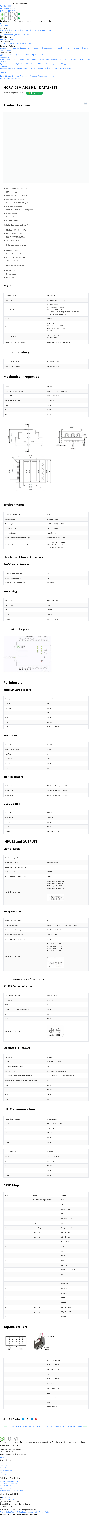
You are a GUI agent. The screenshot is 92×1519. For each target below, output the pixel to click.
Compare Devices (9, 55)
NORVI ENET (36, 30)
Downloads (36, 68)
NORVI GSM (14, 30)
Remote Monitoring (7, 1486)
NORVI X (5, 30)
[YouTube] (4, 1457)
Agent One (47, 30)
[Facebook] (0, 1457)
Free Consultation (9, 64)
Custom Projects (46, 64)
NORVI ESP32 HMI (22, 35)
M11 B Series (27, 44)
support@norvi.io (8, 1497)
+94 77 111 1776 (8, 1499)
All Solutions (7, 59)
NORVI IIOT (25, 30)
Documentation (7, 68)
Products (3, 26)
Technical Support (61, 64)
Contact (3, 73)
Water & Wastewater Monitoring (47, 59)
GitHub (27, 68)
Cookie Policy (44, 1512)
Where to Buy (39, 55)
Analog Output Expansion (31, 48)
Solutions (4, 57)
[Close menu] (19, 18)
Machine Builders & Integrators (12, 1490)
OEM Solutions (5, 1488)
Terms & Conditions (19, 1512)
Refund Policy (33, 1512)
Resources (4, 66)
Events (66, 68)
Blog (72, 68)
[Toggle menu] (19, 14)
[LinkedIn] (2, 1457)
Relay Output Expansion (72, 48)
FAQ (44, 68)
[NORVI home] (9, 18)
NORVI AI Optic (7, 39)
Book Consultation (25, 11)
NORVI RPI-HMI (8, 35)
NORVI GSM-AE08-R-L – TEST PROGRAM (64, 1426)
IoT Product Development (28, 64)
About (2, 70)
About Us (3, 1466)
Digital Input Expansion (52, 48)
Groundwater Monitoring (23, 59)
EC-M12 (5, 44)
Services (3, 62)
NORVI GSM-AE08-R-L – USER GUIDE (24, 1426)
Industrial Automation (8, 1484)
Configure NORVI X (25, 55)
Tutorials (19, 68)
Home (2, 23)
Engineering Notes (55, 68)
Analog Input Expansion (10, 48)
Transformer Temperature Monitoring (75, 59)
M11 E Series (15, 44)
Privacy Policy (5, 1512)
